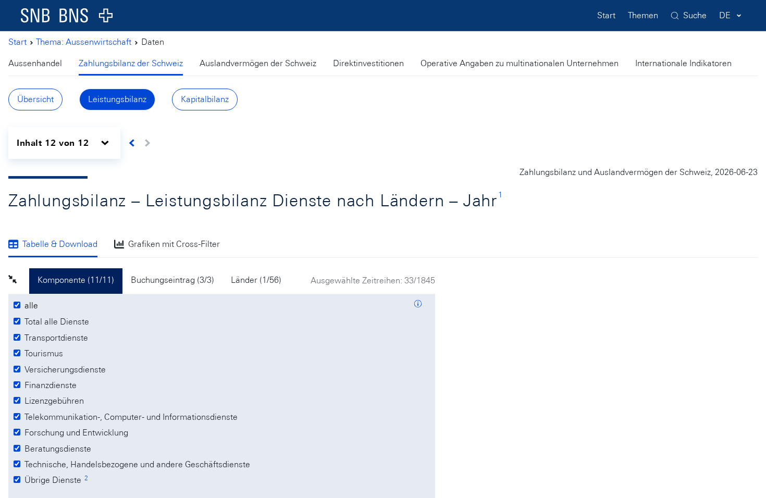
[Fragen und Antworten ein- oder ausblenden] (418, 305)
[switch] (64, 143)
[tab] (39, 64)
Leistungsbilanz (117, 99)
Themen (643, 15)
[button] (18, 281)
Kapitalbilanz (205, 99)
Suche (695, 15)
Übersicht (35, 99)
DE (725, 15)
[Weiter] (147, 143)
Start (606, 15)
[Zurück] (132, 143)
